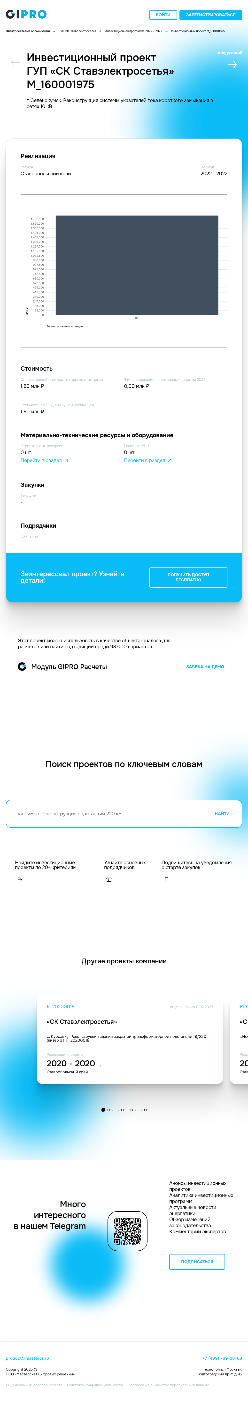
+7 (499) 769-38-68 (222, 1358)
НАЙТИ (222, 813)
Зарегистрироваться (211, 14)
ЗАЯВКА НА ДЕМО (205, 666)
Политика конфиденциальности (95, 1385)
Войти (163, 14)
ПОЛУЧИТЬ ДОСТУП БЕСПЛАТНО (188, 577)
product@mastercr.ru (27, 1358)
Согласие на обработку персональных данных (168, 1385)
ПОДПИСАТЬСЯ (197, 1261)
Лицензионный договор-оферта (34, 1385)
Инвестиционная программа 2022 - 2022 (133, 31)
